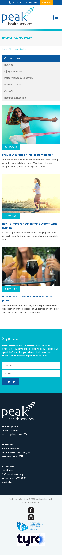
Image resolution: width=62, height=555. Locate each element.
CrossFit (9, 91)
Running (8, 64)
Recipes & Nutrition (15, 97)
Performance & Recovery (18, 78)
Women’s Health (13, 84)
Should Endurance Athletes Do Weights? (27, 155)
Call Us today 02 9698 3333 (24, 2)
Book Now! (46, 2)
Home (5, 49)
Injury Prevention (13, 71)
